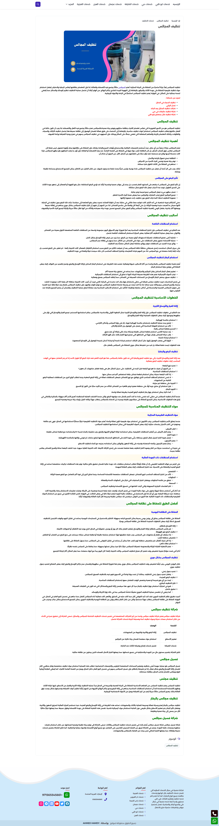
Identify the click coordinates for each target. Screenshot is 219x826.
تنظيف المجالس (172, 746)
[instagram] (41, 803)
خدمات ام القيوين (136, 797)
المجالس (121, 87)
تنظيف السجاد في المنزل (166, 102)
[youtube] (57, 803)
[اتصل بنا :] (214, 813)
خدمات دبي (147, 4)
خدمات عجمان (115, 4)
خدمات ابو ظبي (162, 4)
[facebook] (67, 803)
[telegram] (46, 803)
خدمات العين (99, 4)
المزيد (71, 4)
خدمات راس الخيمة (136, 801)
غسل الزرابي (171, 106)
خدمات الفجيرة (83, 4)
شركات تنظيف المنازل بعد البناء (163, 108)
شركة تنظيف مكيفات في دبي (164, 111)
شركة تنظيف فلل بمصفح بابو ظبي (162, 115)
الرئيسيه (176, 4)
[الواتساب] (214, 821)
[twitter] (62, 803)
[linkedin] (51, 803)
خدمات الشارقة (131, 4)
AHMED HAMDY (91, 823)
